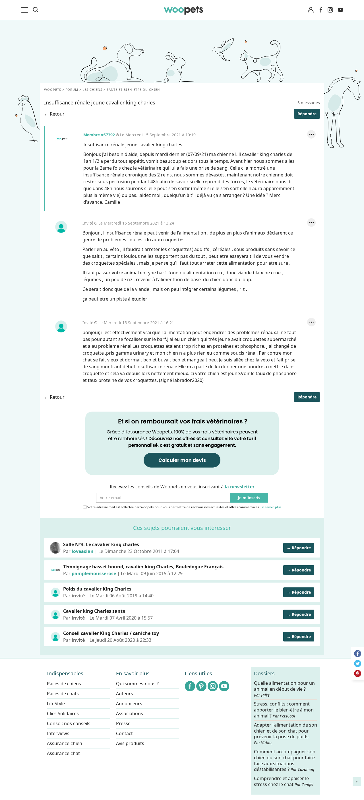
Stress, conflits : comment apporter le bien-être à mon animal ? (284, 710)
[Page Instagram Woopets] (330, 10)
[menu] (25, 10)
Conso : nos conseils (68, 723)
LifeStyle (56, 703)
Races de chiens (64, 683)
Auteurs (124, 693)
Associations (129, 713)
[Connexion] (310, 10)
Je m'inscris (249, 498)
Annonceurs (129, 703)
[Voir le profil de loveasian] (55, 548)
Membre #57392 (62, 138)
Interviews (58, 733)
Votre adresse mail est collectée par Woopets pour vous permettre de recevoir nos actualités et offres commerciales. (183, 507)
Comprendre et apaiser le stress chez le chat (283, 781)
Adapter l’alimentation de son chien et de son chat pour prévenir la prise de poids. (285, 733)
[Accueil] (183, 10)
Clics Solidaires (63, 713)
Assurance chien (64, 743)
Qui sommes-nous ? (137, 683)
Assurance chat (63, 753)
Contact (124, 733)
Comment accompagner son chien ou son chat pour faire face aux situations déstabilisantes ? (284, 760)
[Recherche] (35, 10)
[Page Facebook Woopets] (321, 10)
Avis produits (130, 743)
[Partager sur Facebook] (357, 653)
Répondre (307, 113)
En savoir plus (270, 507)
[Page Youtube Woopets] (340, 10)
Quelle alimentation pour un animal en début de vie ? (284, 689)
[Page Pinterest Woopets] (201, 686)
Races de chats (63, 693)
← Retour (54, 114)
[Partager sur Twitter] (357, 663)
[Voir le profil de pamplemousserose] (55, 570)
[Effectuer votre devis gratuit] (182, 443)
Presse (123, 723)
